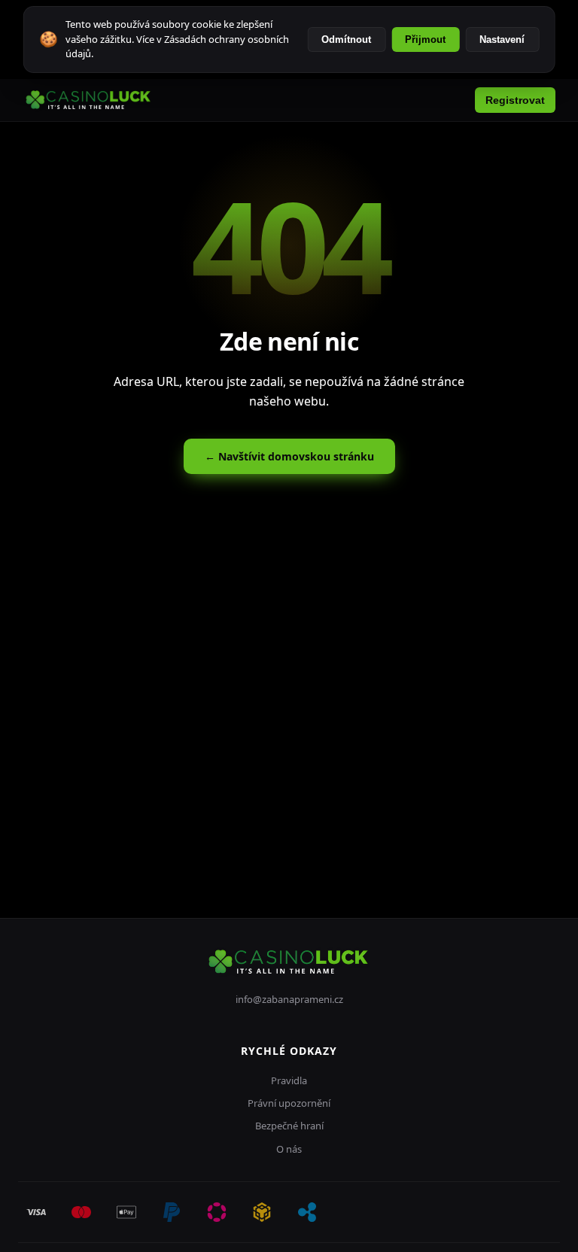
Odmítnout (346, 39)
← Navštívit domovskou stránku (289, 456)
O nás (289, 1149)
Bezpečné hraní (289, 1125)
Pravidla (289, 1080)
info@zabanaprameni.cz (289, 999)
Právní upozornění (289, 1103)
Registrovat (515, 100)
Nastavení (502, 39)
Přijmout (425, 39)
